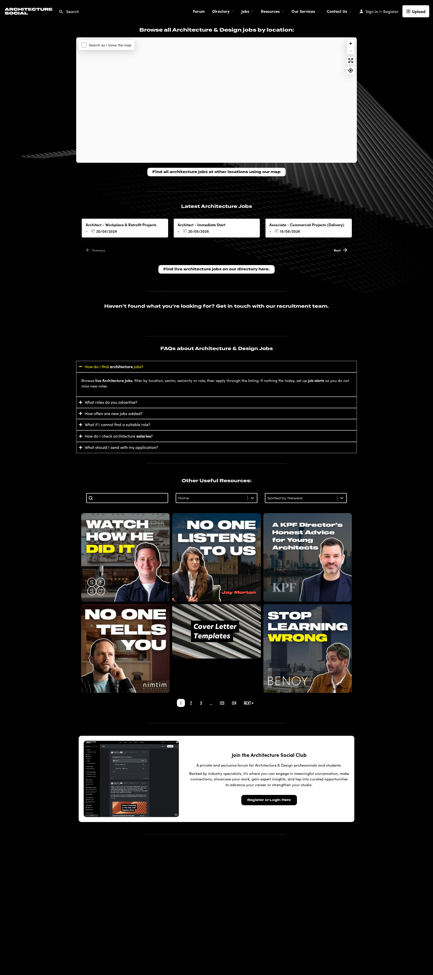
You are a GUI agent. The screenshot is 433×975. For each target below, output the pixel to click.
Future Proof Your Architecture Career (307, 648)
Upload (418, 11)
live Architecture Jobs (113, 380)
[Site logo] (29, 10)
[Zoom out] (350, 50)
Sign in (372, 11)
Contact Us (337, 11)
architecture (121, 366)
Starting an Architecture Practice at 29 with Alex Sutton (125, 557)
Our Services (303, 11)
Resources (270, 11)
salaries (143, 436)
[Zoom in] (350, 43)
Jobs (245, 11)
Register (391, 11)
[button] (417, 959)
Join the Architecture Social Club (269, 754)
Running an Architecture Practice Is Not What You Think (125, 648)
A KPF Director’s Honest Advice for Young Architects (307, 557)
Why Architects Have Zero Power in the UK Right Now (216, 557)
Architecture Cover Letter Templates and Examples (216, 631)
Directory (221, 11)
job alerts (316, 380)
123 (222, 703)
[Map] (216, 100)
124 (234, 703)
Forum (199, 11)
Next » (248, 703)
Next (337, 250)
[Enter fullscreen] (350, 60)
